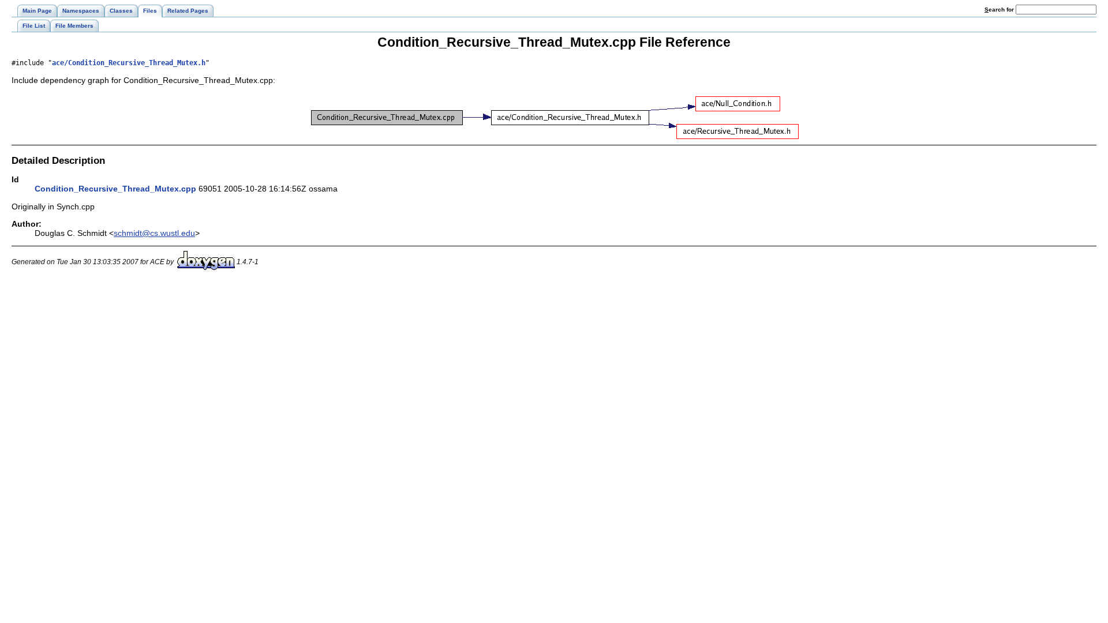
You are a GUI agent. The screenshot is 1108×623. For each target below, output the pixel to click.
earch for (1000, 9)
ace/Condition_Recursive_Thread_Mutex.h (128, 63)
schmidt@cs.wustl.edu (154, 233)
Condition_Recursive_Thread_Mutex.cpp (115, 188)
